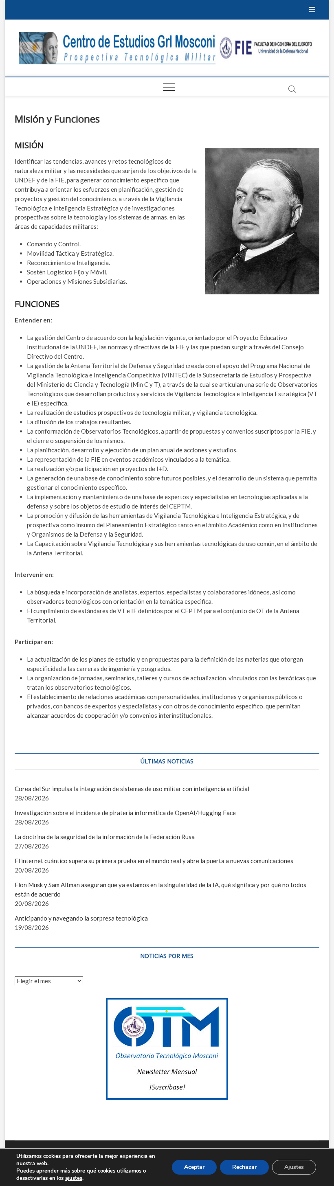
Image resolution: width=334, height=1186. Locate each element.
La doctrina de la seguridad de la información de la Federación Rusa (105, 836)
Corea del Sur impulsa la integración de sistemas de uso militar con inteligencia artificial (132, 788)
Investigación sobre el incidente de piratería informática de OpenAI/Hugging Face (125, 812)
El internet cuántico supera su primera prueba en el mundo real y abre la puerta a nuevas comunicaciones (154, 860)
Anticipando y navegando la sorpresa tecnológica (81, 918)
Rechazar (244, 1167)
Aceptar (194, 1167)
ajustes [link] (73, 1178)
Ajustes (294, 1167)
